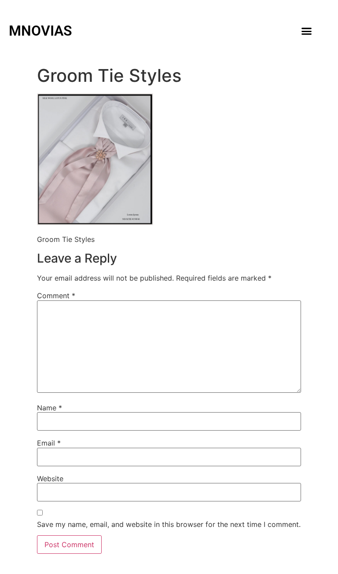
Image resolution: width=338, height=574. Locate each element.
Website (50, 478)
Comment (56, 295)
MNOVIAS (40, 30)
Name (49, 407)
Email (49, 442)
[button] (306, 30)
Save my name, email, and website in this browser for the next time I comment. (169, 524)
